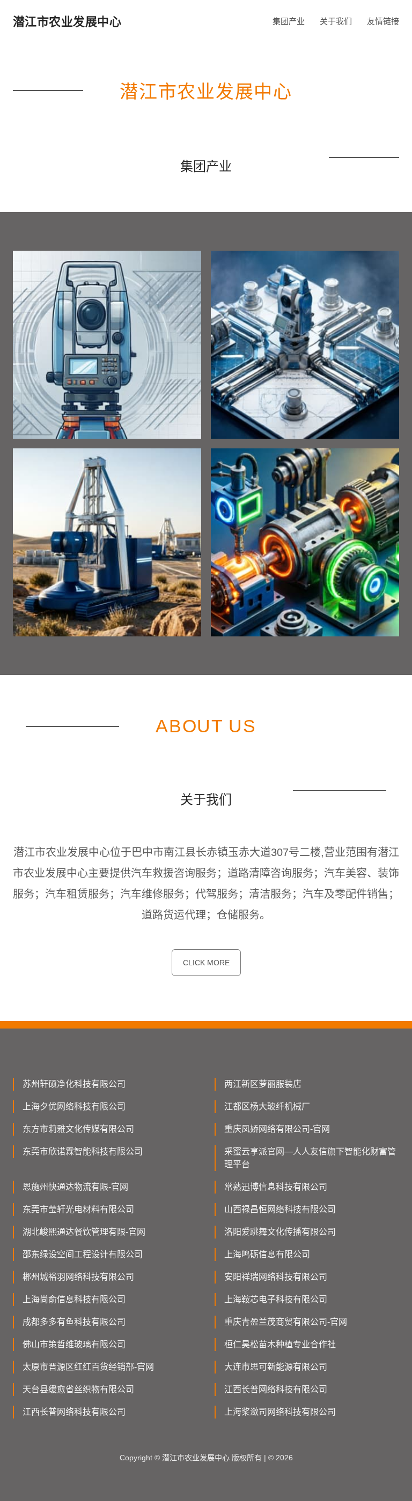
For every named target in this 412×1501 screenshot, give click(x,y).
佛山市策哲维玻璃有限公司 (74, 1344)
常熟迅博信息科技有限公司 (275, 1186)
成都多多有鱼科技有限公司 (74, 1321)
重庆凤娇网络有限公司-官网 (277, 1129)
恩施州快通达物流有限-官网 (75, 1186)
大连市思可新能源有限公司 (275, 1366)
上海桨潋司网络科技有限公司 (280, 1411)
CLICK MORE (206, 962)
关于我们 (336, 21)
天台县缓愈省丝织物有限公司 (78, 1389)
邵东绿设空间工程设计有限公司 (83, 1254)
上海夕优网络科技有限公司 (74, 1106)
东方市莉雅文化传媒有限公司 (78, 1129)
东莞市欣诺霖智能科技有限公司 (83, 1151)
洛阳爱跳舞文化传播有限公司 (280, 1231)
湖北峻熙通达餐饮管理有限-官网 (84, 1231)
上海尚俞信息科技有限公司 (74, 1299)
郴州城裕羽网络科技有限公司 (78, 1276)
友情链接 (383, 21)
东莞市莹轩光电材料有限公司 (78, 1209)
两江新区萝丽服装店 (262, 1084)
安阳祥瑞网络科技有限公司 (275, 1276)
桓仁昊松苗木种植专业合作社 (280, 1344)
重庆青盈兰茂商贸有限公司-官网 (285, 1321)
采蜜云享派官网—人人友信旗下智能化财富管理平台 (310, 1158)
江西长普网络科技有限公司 (275, 1389)
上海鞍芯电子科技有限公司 (275, 1299)
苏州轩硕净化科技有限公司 (74, 1084)
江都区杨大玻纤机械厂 (267, 1106)
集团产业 (289, 21)
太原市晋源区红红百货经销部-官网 (88, 1366)
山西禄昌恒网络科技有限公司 (280, 1209)
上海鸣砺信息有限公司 (267, 1254)
